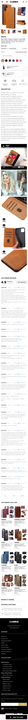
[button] (26, 16)
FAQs (2, 643)
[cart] (26, 2)
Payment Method (6, 651)
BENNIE (3, 519)
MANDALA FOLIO (19, 519)
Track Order (4, 645)
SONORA (17, 588)
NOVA (3, 542)
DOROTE (4, 588)
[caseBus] (14, 2)
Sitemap (3, 653)
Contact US (4, 638)
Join (22, 704)
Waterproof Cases (8, 681)
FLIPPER (4, 565)
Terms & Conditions (6, 649)
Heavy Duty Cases (8, 675)
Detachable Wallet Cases (9, 671)
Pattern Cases (6, 688)
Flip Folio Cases (7, 668)
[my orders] (23, 2)
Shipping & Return (6, 641)
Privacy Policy (5, 647)
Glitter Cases (6, 679)
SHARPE (16, 542)
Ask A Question (22, 282)
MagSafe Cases (7, 686)
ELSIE (16, 565)
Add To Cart (17, 717)
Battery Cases (6, 683)
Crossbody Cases (7, 666)
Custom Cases (7, 690)
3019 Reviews (12, 48)
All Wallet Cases (7, 664)
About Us (3, 636)
